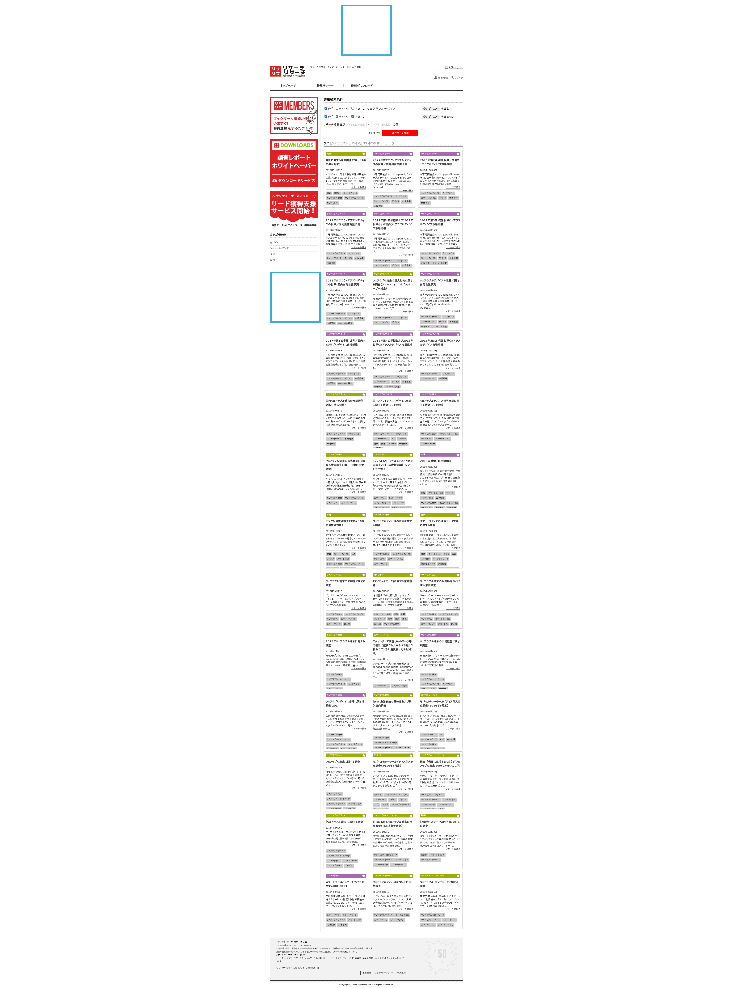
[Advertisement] (366, 30)
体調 (403, 614)
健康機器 (442, 564)
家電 (423, 493)
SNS (391, 498)
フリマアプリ (398, 503)
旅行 (272, 260)
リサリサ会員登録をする (294, 116)
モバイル (378, 795)
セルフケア (378, 614)
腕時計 (337, 193)
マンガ (385, 804)
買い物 (347, 624)
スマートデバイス (381, 201)
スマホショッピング (382, 503)
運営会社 (366, 973)
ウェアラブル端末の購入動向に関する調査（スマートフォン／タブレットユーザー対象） (393, 284)
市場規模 (406, 201)
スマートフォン (380, 498)
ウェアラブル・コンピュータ (338, 679)
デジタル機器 (427, 498)
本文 (358, 108)
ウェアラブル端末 (334, 198)
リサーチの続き (358, 187)
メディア (392, 799)
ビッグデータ (379, 619)
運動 (454, 554)
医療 (383, 443)
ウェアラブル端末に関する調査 (343, 761)
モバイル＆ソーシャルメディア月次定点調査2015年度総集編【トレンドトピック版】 (393, 465)
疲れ (397, 619)
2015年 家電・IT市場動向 (435, 460)
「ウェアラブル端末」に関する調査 (344, 821)
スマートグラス (354, 804)
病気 (396, 614)
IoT (393, 438)
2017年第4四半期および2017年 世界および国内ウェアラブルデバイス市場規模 (393, 224)
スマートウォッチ (350, 193)
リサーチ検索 (401, 133)
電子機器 (440, 498)
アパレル (402, 438)
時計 (329, 193)
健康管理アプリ (428, 564)
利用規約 (401, 973)
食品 (272, 254)
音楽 (442, 739)
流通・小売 (451, 508)
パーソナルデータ (440, 559)
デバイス (395, 201)
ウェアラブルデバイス (354, 198)
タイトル (344, 108)
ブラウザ (402, 799)
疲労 (390, 619)
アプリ (399, 498)
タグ (330, 108)
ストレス (377, 624)
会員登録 (443, 77)
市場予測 (378, 206)
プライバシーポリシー (384, 973)
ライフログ (425, 559)
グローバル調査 (440, 263)
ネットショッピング (429, 739)
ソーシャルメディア (392, 795)
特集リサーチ (325, 86)
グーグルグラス (402, 915)
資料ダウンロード (362, 86)
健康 (376, 443)
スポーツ (392, 443)
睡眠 (404, 619)
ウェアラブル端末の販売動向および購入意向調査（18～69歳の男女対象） (345, 465)
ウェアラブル (332, 203)
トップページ (288, 86)
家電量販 (439, 508)
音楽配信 (451, 739)
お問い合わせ (456, 67)
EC (441, 734)
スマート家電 (343, 559)
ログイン (458, 77)
